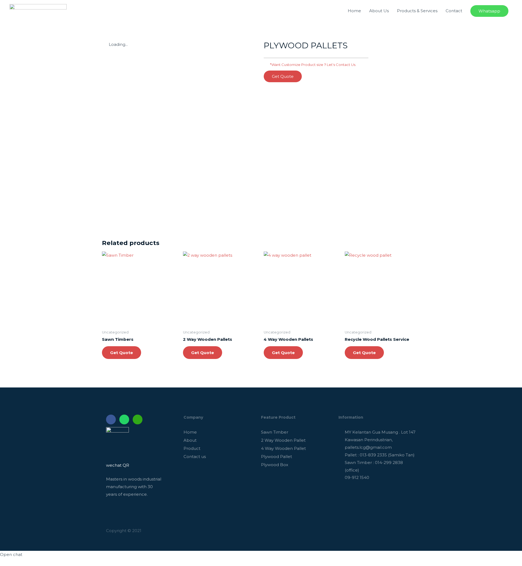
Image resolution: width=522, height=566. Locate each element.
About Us (379, 10)
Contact (454, 10)
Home (354, 10)
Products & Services (417, 10)
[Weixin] (137, 419)
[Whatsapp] (124, 419)
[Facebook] (111, 419)
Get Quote (121, 352)
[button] (283, 76)
